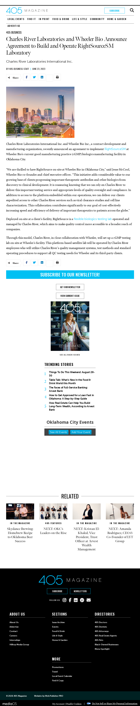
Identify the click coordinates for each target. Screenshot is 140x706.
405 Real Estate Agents (106, 635)
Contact (14, 631)
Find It (31, 19)
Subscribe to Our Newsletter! (70, 274)
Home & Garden (117, 19)
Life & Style (79, 19)
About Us (14, 622)
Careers (13, 635)
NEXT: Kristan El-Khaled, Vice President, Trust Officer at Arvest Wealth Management (87, 539)
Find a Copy (58, 680)
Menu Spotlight (102, 649)
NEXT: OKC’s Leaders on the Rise (53, 531)
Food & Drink (60, 19)
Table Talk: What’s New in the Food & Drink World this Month (70, 381)
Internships (15, 640)
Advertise (14, 25)
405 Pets (99, 640)
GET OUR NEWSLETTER (70, 287)
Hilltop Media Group (19, 644)
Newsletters (80, 591)
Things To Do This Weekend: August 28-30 (72, 374)
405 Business (14, 32)
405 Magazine (20, 696)
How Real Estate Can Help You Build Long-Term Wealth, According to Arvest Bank (71, 406)
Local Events (16, 19)
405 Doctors (101, 622)
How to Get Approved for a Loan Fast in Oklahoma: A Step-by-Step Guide (71, 397)
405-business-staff (19, 68)
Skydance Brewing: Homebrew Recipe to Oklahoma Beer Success (20, 535)
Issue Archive (58, 622)
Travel (55, 672)
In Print (44, 19)
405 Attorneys (102, 631)
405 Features (53, 523)
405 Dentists (101, 627)
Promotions (58, 667)
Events (55, 627)
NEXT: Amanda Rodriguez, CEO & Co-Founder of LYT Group (120, 535)
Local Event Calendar (62, 676)
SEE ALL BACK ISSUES (70, 354)
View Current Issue (70, 295)
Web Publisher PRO (54, 696)
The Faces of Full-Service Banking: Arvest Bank (68, 389)
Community (97, 19)
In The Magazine (20, 523)
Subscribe (114, 10)
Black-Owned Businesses (106, 644)
